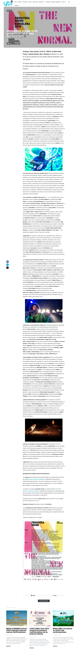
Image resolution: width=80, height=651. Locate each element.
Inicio (15, 1)
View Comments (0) (43, 600)
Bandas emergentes (55, 1)
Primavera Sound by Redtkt (36, 479)
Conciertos (25, 1)
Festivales (48, 1)
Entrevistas (35, 1)
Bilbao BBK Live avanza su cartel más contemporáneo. (62, 630)
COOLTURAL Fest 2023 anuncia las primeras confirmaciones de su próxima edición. (39, 631)
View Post (8, 646)
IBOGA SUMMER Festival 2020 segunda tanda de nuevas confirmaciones (16, 630)
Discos (30, 1)
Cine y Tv (63, 1)
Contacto (16, 5)
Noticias (20, 1)
